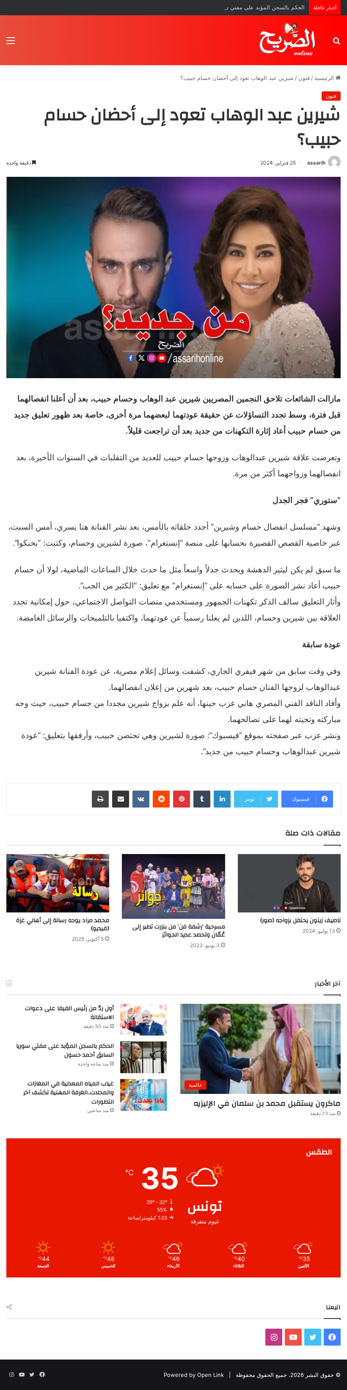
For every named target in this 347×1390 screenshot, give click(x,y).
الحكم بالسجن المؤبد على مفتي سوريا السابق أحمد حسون (235, 7)
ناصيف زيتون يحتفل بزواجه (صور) (300, 920)
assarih (316, 162)
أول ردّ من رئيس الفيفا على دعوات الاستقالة (69, 1013)
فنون (304, 77)
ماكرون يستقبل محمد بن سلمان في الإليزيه (267, 1103)
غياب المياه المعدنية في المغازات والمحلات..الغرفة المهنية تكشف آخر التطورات (68, 1092)
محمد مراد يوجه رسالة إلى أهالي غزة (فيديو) (62, 924)
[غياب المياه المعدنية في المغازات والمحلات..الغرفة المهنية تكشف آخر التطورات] (143, 1095)
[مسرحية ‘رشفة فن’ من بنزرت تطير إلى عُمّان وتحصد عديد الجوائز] (173, 886)
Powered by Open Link (194, 1374)
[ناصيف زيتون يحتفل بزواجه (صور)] (289, 883)
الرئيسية (325, 77)
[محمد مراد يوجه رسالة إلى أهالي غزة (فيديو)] (57, 883)
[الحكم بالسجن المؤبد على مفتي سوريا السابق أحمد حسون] (143, 1057)
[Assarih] (288, 40)
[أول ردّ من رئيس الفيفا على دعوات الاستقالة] (143, 1020)
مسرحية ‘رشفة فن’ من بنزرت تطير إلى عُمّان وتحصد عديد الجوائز (178, 930)
